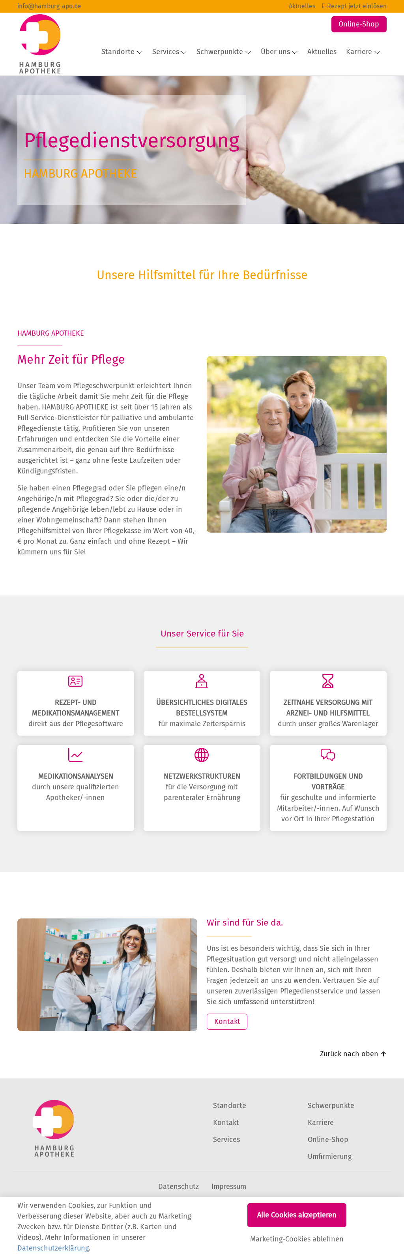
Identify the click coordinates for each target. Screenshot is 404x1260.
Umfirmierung (330, 1156)
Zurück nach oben (353, 1054)
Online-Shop (359, 24)
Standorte (229, 1105)
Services (226, 1139)
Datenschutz (178, 1186)
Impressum (228, 1186)
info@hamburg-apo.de (49, 6)
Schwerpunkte (331, 1105)
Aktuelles (302, 6)
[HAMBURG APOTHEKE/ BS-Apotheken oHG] (38, 44)
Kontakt (227, 1021)
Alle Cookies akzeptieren (297, 1215)
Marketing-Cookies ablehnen (297, 1239)
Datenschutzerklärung (53, 1248)
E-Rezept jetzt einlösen (354, 6)
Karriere (321, 1122)
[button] (323, 52)
